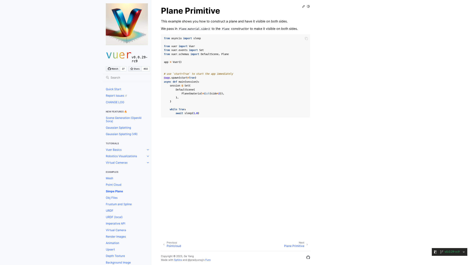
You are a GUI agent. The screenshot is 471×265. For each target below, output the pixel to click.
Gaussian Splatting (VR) (122, 134)
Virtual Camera (116, 230)
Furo (208, 259)
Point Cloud (113, 184)
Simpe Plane (114, 191)
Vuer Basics (114, 149)
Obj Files (112, 197)
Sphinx (178, 259)
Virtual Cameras (117, 162)
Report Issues (115, 95)
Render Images (116, 236)
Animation (112, 243)
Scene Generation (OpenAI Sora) (123, 119)
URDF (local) (114, 217)
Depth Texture (115, 256)
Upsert (110, 249)
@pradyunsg (195, 259)
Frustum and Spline (119, 204)
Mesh (109, 178)
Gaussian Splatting (118, 127)
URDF (109, 210)
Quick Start (113, 89)
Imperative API (115, 223)
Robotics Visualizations (121, 156)
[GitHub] (308, 258)
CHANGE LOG (115, 102)
